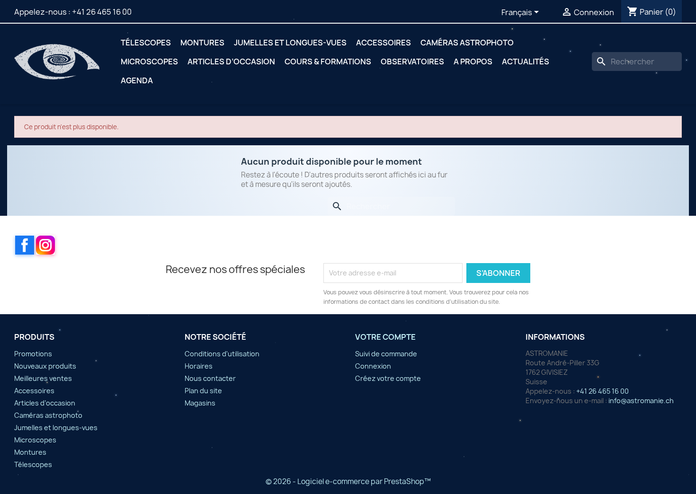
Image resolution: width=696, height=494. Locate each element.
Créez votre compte (388, 378)
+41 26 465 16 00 (102, 12)
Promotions (33, 353)
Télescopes (146, 42)
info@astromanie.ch (641, 400)
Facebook (24, 245)
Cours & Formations (328, 61)
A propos (473, 61)
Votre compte (385, 337)
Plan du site (203, 390)
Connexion (373, 366)
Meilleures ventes (43, 378)
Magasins (200, 402)
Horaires (199, 366)
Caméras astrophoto (467, 42)
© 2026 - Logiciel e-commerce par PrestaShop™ (348, 481)
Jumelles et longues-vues (290, 42)
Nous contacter (210, 378)
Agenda (137, 80)
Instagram (45, 245)
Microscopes (149, 61)
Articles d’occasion (231, 61)
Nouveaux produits (45, 366)
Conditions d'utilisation (222, 353)
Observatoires (412, 61)
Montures (202, 42)
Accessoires (383, 42)
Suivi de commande (386, 353)
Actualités (525, 61)
